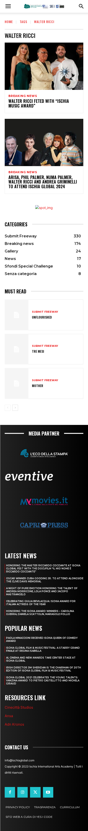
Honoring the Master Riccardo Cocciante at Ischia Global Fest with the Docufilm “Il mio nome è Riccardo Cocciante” (43, 568)
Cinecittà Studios (19, 707)
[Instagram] (22, 792)
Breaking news (22, 96)
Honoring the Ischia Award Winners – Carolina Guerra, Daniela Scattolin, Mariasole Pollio (40, 613)
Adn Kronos (14, 724)
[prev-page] (8, 408)
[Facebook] (10, 792)
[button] (7, 6)
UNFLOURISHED (42, 317)
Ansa (9, 716)
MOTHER (37, 385)
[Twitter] (35, 792)
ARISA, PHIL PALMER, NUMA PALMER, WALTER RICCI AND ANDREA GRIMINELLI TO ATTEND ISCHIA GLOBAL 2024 (42, 182)
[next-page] (15, 408)
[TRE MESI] (16, 349)
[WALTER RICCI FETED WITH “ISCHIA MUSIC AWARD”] (44, 66)
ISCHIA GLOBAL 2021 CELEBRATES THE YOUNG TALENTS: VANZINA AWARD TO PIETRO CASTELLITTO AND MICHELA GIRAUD (42, 680)
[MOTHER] (16, 383)
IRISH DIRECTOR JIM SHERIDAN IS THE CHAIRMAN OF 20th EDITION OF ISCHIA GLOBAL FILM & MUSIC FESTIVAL (43, 669)
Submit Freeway (45, 312)
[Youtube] (48, 792)
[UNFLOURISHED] (16, 315)
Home (9, 21)
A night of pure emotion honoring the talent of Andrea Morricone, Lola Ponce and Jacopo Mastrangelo (41, 591)
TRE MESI (38, 351)
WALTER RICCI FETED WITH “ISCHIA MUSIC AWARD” (38, 103)
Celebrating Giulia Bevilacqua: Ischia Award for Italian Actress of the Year (41, 603)
